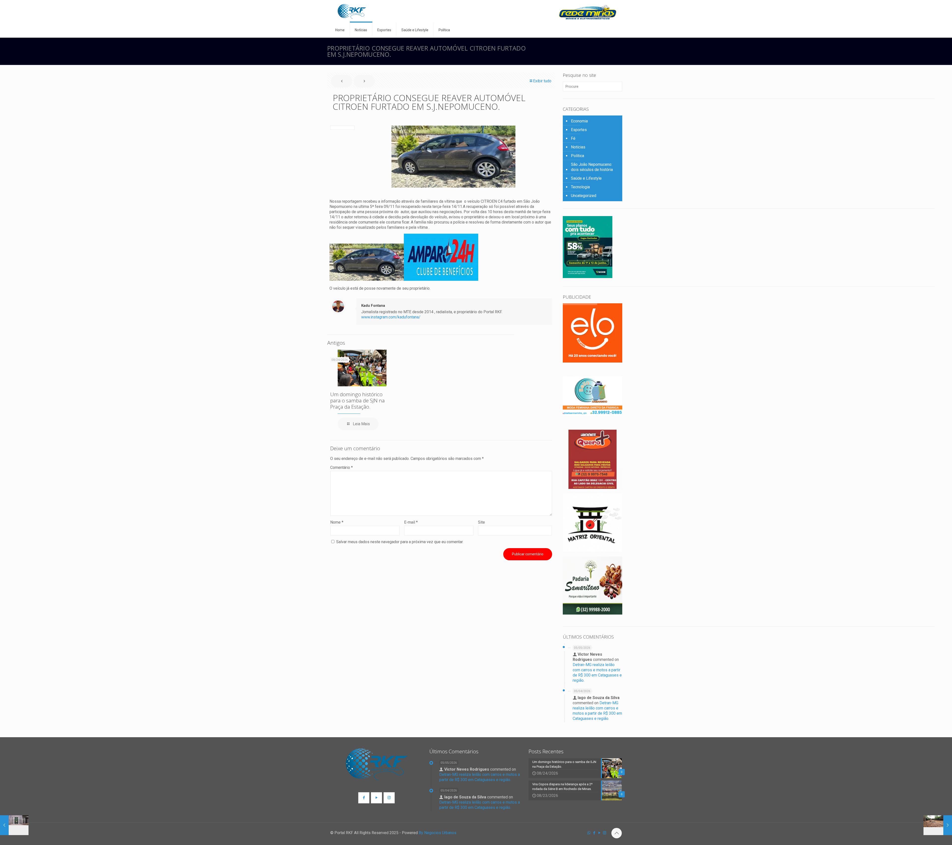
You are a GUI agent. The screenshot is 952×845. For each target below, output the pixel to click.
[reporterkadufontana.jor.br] (352, 11)
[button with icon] (363, 797)
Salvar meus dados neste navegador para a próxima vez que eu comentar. (399, 541)
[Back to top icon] (616, 833)
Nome (336, 522)
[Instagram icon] (604, 833)
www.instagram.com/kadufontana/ (390, 317)
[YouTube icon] (599, 833)
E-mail (411, 522)
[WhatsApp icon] (589, 833)
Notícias (578, 147)
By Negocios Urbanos (437, 832)
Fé (573, 138)
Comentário (341, 467)
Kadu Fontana (373, 305)
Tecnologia (580, 187)
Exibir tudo (542, 81)
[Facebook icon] (594, 833)
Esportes (579, 129)
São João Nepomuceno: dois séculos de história (592, 167)
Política (577, 155)
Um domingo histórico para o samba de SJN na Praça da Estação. (357, 400)
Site (481, 522)
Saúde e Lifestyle (586, 178)
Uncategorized (583, 195)
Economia (579, 121)
